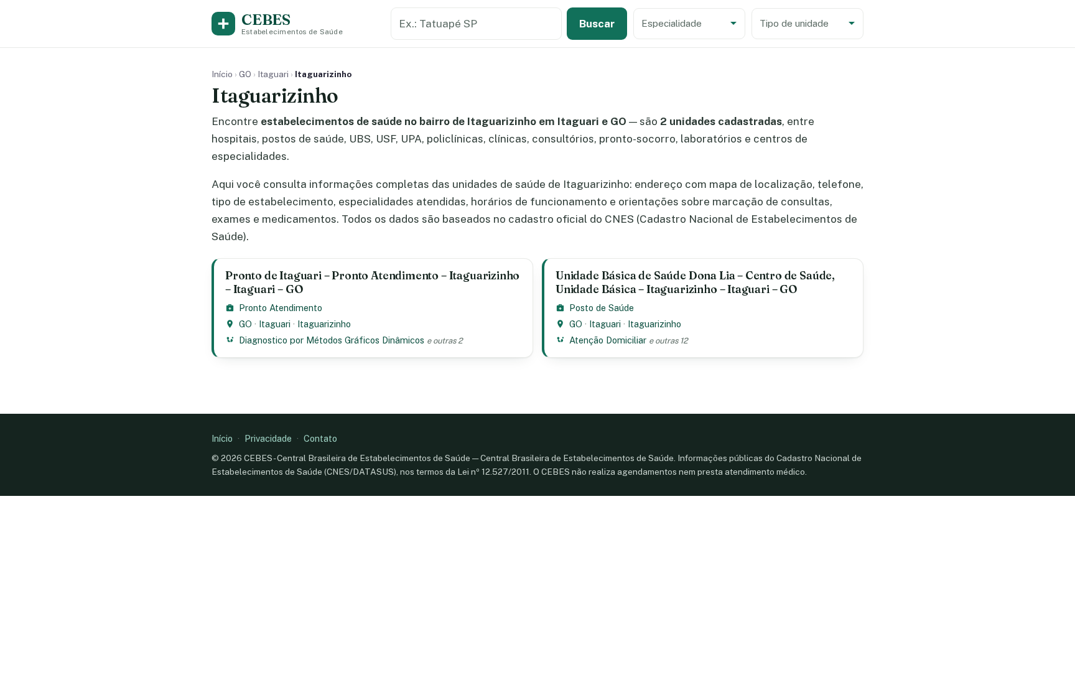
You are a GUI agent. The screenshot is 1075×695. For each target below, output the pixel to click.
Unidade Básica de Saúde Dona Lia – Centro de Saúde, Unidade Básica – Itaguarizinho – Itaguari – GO (695, 282)
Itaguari (273, 74)
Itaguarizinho (324, 324)
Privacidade (268, 438)
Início (222, 74)
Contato (320, 438)
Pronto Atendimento (280, 307)
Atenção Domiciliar (607, 340)
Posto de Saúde (601, 307)
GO (245, 74)
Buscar (597, 23)
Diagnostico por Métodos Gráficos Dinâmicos (331, 340)
